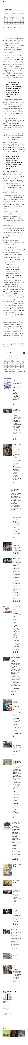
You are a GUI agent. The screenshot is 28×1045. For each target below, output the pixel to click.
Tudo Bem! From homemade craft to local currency (15, 489)
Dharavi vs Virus (16, 558)
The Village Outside (15, 929)
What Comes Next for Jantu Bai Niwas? (17, 446)
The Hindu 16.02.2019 (16, 977)
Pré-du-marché (16, 880)
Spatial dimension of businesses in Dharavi (17, 608)
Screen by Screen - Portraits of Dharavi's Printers (17, 701)
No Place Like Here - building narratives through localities (17, 382)
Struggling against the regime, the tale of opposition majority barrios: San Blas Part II (17, 762)
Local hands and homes (16, 657)
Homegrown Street (17, 864)
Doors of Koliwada (17, 543)
